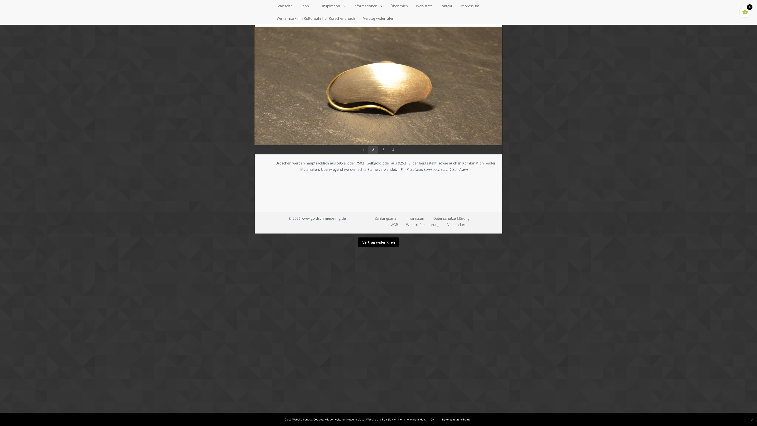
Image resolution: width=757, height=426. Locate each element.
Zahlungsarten (387, 218)
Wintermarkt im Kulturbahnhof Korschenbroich (316, 18)
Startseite (284, 6)
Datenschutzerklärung (451, 218)
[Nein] (752, 420)
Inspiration (331, 6)
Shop (304, 6)
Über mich (399, 6)
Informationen (365, 6)
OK (432, 419)
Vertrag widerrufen (378, 18)
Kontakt (446, 6)
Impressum (469, 6)
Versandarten (458, 224)
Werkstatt (424, 6)
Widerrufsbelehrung (422, 224)
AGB (394, 224)
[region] (378, 99)
